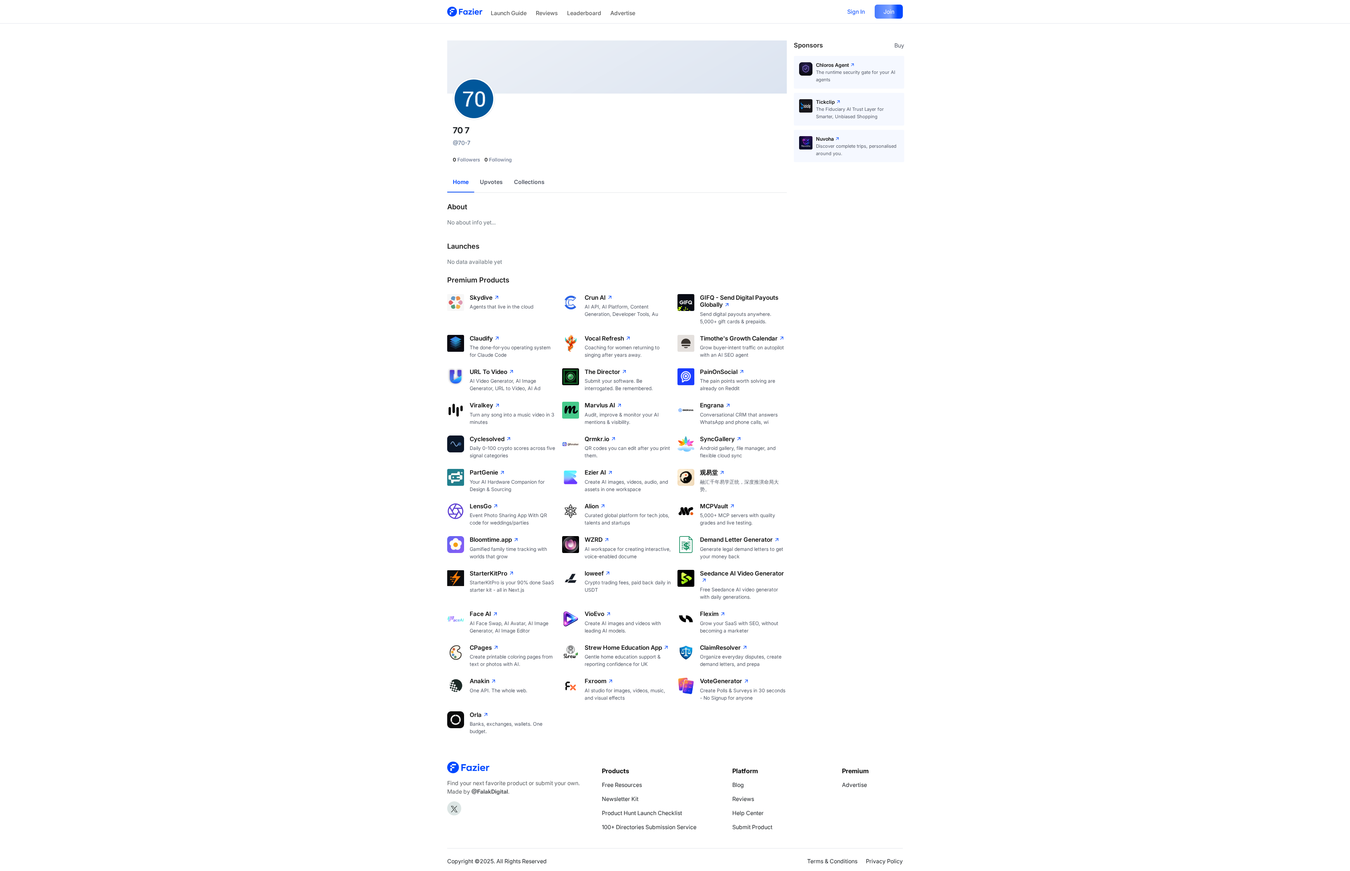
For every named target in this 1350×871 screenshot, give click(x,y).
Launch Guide (509, 13)
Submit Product (752, 827)
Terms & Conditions (832, 861)
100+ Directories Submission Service (649, 827)
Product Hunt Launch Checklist (642, 812)
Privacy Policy (884, 861)
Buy (899, 45)
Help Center (748, 812)
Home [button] (461, 181)
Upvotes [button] (491, 181)
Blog (738, 784)
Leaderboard (584, 13)
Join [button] (888, 11)
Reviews (547, 13)
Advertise (622, 13)
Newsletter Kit (620, 798)
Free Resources (622, 784)
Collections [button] (529, 181)
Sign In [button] (856, 11)
